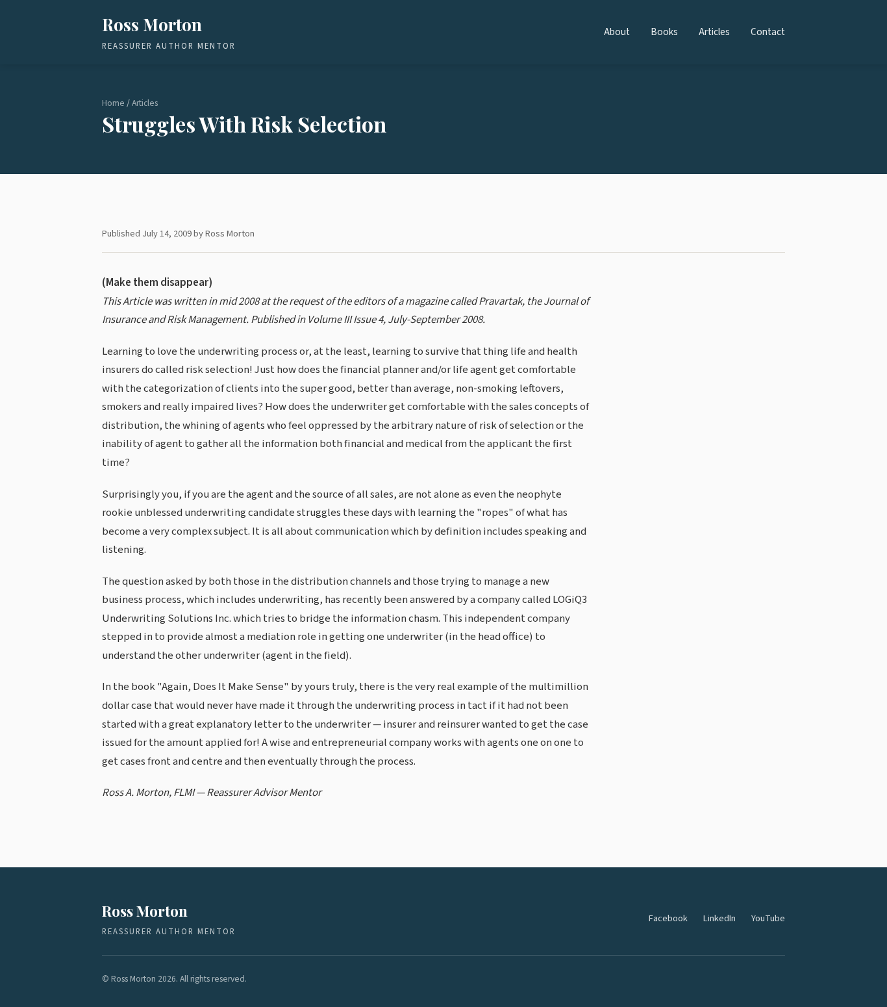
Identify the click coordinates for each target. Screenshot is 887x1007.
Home (113, 103)
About (617, 32)
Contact (768, 32)
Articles (714, 32)
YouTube (768, 918)
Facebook (668, 918)
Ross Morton (152, 24)
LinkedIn (719, 918)
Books (664, 32)
